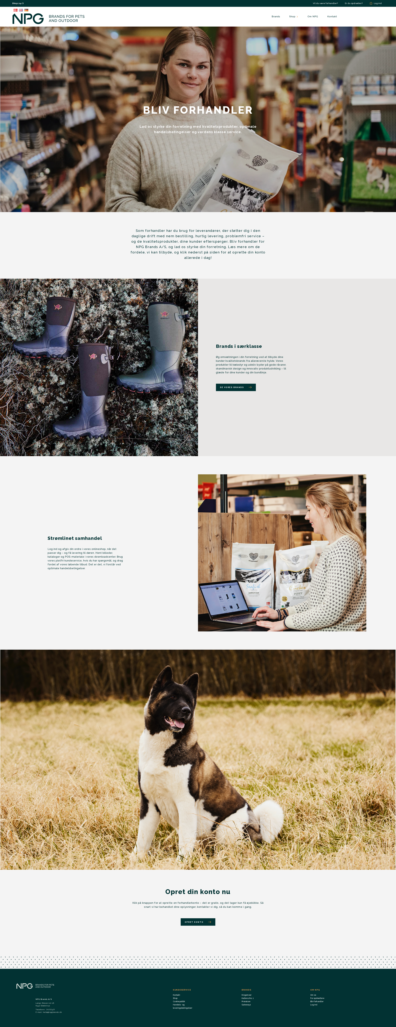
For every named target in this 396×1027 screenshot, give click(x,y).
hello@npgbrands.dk (52, 1012)
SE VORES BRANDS (232, 387)
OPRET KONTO (194, 922)
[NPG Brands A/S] (49, 18)
